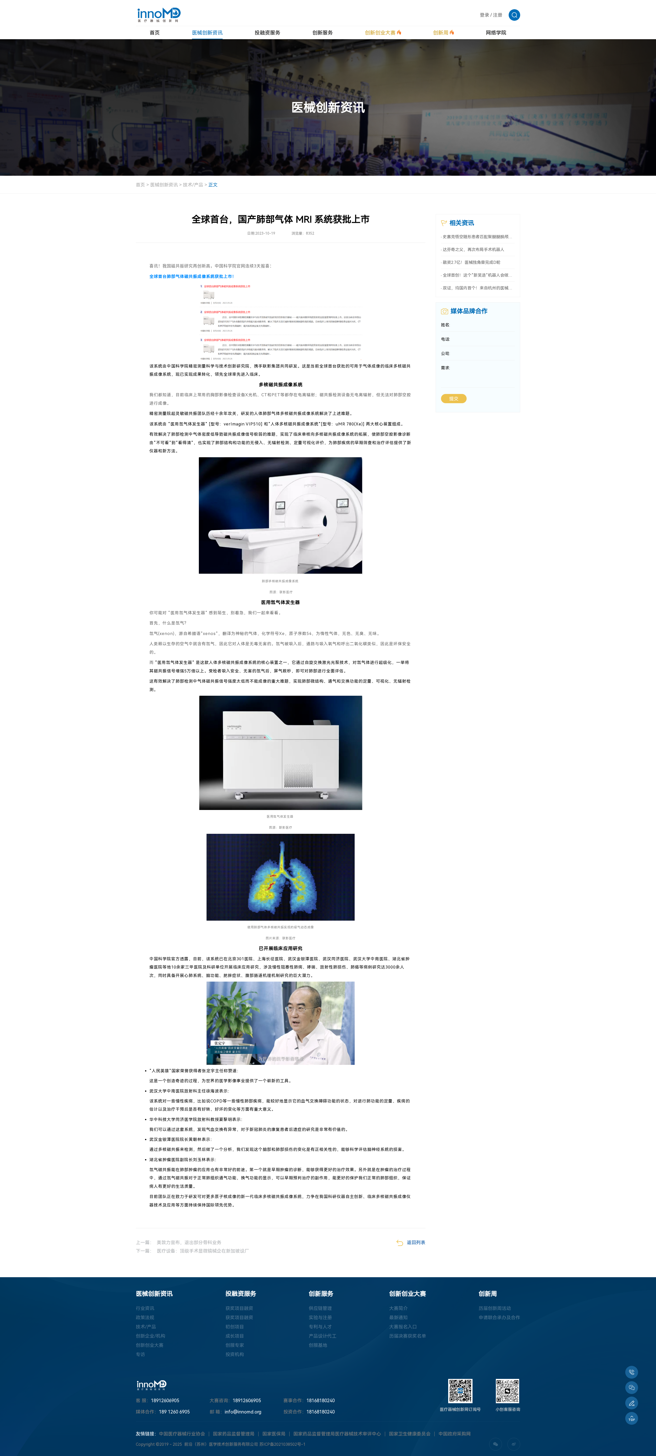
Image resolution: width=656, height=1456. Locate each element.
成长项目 (234, 1336)
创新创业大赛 (149, 1345)
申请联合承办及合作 (499, 1317)
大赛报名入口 (403, 1326)
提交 (453, 398)
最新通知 (398, 1317)
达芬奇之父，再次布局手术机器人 (473, 249)
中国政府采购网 (454, 1434)
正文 (213, 185)
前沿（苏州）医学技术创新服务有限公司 (221, 1444)
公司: (445, 353)
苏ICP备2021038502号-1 (282, 1444)
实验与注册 (320, 1317)
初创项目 (234, 1326)
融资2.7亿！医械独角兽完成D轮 (471, 262)
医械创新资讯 (164, 185)
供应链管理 (320, 1308)
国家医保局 (273, 1434)
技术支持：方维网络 (350, 1444)
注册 (497, 15)
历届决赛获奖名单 (407, 1336)
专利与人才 (320, 1326)
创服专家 (234, 1345)
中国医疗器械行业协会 (182, 1434)
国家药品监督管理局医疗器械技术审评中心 (337, 1434)
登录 (484, 15)
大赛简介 (398, 1308)
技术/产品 (193, 185)
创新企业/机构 (150, 1336)
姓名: (445, 325)
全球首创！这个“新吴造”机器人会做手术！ (479, 275)
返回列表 (416, 1242)
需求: (445, 368)
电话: (445, 339)
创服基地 (318, 1345)
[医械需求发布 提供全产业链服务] (631, 1403)
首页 (140, 185)
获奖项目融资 (239, 1308)
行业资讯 (145, 1308)
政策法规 (145, 1317)
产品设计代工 (322, 1336)
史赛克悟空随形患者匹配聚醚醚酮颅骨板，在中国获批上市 (479, 236)
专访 (140, 1354)
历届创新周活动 (495, 1308)
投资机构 (234, 1354)
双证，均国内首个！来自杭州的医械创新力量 (479, 288)
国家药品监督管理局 (233, 1434)
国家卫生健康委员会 (409, 1434)
